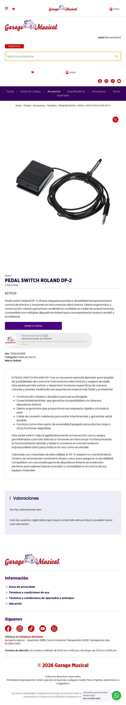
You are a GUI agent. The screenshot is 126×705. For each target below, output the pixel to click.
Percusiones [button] (99, 91)
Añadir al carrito (33, 325)
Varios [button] (116, 91)
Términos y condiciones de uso (29, 592)
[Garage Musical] (63, 8)
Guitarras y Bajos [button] (31, 91)
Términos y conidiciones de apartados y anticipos (41, 598)
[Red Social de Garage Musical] (100, 81)
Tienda (10, 91)
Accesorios (39, 105)
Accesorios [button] (53, 91)
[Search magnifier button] (116, 56)
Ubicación (15, 603)
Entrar (116, 9)
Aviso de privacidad (22, 586)
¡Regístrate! (14, 46)
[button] (6, 8)
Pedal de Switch (67, 105)
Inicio (18, 105)
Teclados (52, 105)
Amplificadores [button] (76, 91)
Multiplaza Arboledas (31, 636)
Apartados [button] (63, 95)
